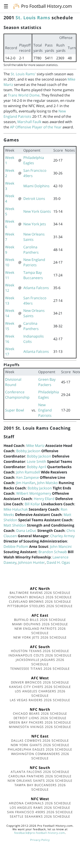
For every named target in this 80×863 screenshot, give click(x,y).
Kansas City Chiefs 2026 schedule (40, 687)
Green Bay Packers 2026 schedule (40, 722)
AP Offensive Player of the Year (36, 127)
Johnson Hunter (31, 562)
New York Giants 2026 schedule (40, 745)
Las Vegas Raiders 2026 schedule (40, 700)
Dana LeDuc (26, 530)
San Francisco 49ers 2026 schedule (40, 812)
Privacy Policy (40, 840)
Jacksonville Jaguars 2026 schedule (40, 662)
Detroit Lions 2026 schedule (40, 718)
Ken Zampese (27, 477)
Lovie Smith (36, 461)
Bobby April (36, 466)
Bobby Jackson (28, 450)
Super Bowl (14, 410)
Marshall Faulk (29, 121)
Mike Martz (35, 445)
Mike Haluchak (16, 509)
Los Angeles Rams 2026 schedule (40, 807)
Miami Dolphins (36, 185)
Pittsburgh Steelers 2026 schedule (40, 606)
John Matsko (47, 482)
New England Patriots (45, 410)
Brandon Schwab (52, 551)
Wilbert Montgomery (33, 493)
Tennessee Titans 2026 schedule (40, 668)
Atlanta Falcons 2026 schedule (40, 772)
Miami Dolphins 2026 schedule (40, 624)
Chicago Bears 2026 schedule (40, 713)
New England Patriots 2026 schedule (40, 630)
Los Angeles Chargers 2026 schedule (40, 693)
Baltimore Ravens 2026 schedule (40, 593)
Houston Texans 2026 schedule (40, 651)
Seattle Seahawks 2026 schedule (40, 816)
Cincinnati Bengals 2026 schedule (40, 597)
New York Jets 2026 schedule (40, 637)
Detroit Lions (34, 198)
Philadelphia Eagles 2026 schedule (40, 749)
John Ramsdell (28, 472)
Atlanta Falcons (36, 287)
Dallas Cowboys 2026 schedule (40, 740)
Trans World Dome (24, 95)
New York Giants (37, 211)
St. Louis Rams (33, 18)
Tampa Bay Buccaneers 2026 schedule (40, 787)
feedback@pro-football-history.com (39, 833)
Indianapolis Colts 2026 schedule (40, 655)
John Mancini (61, 546)
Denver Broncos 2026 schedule (40, 682)
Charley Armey (62, 535)
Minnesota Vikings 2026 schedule (40, 727)
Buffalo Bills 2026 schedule (40, 620)
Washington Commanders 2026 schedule (40, 756)
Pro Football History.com (46, 6)
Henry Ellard (44, 498)
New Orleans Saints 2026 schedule (40, 780)
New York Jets (34, 224)
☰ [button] (6, 6)
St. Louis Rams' (23, 73)
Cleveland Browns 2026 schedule (40, 601)
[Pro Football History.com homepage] (16, 6)
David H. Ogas (58, 562)
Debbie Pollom (16, 546)
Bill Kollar (32, 504)
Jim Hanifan (25, 482)
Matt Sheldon (15, 525)
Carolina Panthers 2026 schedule (40, 776)
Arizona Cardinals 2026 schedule (40, 803)
